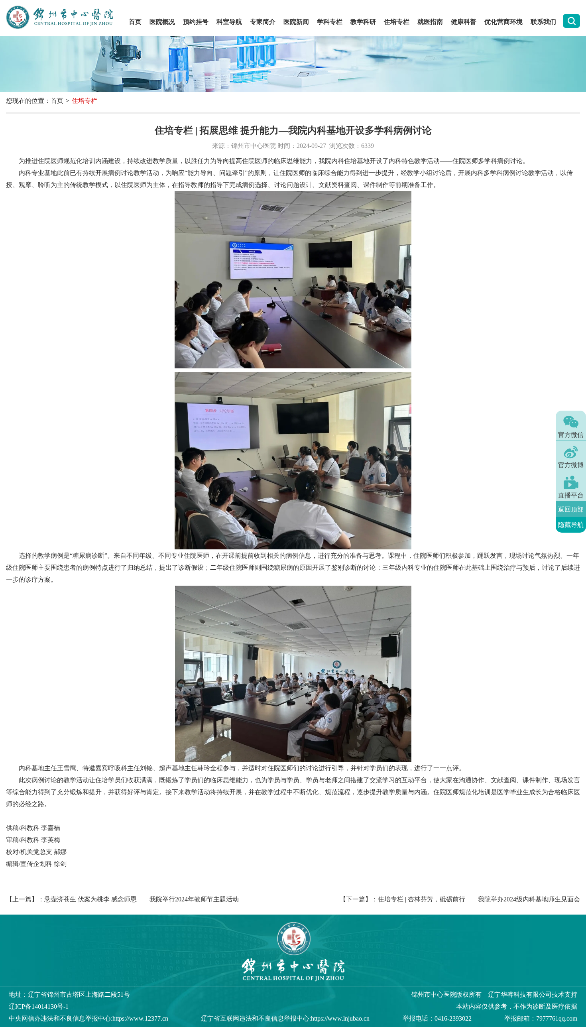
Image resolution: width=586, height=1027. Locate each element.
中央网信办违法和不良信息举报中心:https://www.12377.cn (88, 1018)
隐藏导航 (571, 524)
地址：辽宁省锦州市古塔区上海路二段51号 (69, 994)
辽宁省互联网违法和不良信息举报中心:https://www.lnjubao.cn (285, 1018)
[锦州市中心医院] (63, 18)
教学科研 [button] (363, 21)
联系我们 (543, 21)
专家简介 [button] (262, 21)
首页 (135, 21)
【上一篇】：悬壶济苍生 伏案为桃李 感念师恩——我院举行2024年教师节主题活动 (122, 899)
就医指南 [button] (430, 21)
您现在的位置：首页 (34, 100)
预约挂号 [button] (195, 21)
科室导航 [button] (229, 21)
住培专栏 (396, 21)
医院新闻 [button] (296, 21)
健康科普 (463, 21)
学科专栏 (329, 21)
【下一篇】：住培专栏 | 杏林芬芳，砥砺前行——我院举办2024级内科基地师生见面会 (460, 899)
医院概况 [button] (162, 21)
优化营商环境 (503, 21)
